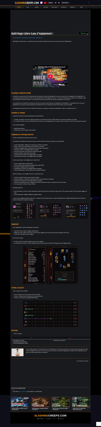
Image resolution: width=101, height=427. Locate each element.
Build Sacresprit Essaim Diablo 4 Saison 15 (60, 408)
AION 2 (81, 7)
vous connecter (23, 391)
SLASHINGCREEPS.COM (27, 2)
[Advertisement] (50, 20)
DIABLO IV (37, 7)
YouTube (41, 418)
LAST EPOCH (45, 7)
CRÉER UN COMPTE (65, 3)
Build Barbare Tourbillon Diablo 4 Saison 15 (40, 408)
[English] (56, 3)
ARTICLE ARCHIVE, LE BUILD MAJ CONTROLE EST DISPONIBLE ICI (27, 37)
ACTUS (28, 7)
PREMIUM (19, 7)
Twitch (41, 3)
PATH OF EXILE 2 (55, 7)
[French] (59, 3)
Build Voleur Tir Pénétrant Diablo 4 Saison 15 (79, 408)
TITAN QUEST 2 (63, 7)
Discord (61, 418)
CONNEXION (50, 3)
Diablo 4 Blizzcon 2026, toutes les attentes (19, 408)
